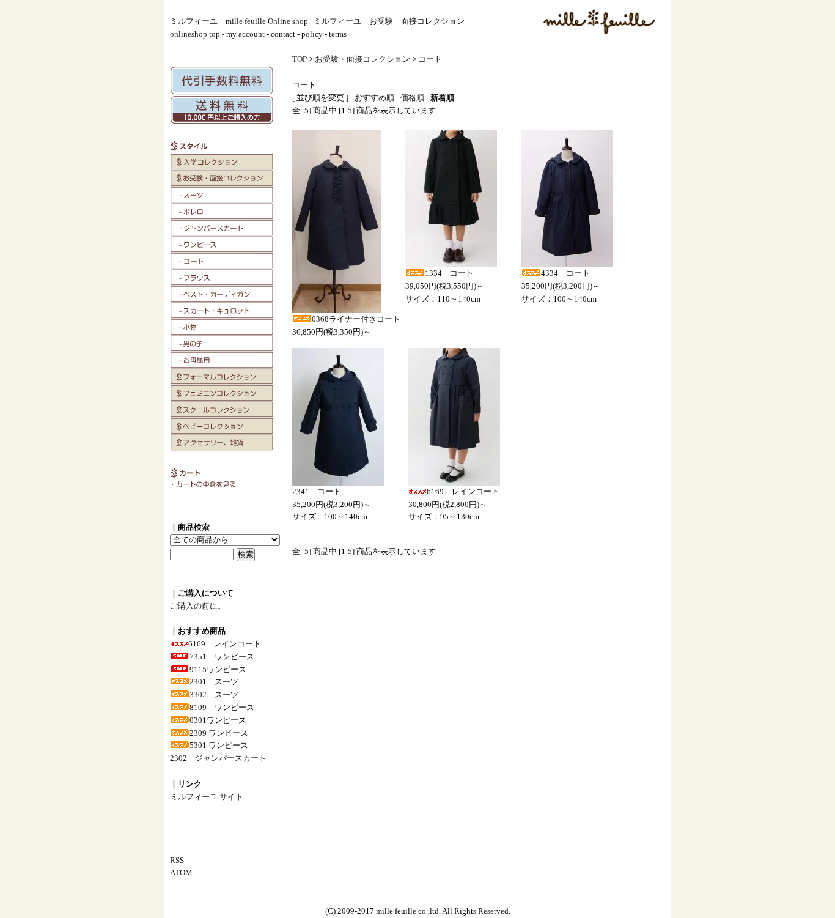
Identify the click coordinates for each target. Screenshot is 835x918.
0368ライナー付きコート (356, 319)
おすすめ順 (374, 97)
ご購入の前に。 (198, 605)
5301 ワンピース (218, 745)
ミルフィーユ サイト (206, 796)
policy (312, 34)
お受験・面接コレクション (362, 59)
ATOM (181, 872)
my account (245, 34)
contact (283, 34)
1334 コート (449, 273)
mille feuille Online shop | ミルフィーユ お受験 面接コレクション (345, 21)
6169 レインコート (224, 643)
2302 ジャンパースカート (218, 758)
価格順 (412, 97)
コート (430, 59)
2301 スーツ (213, 681)
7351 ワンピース (221, 656)
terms (338, 34)
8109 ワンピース (221, 707)
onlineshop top (195, 34)
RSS (177, 860)
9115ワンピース (217, 669)
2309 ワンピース (218, 733)
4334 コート (565, 273)
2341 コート (316, 491)
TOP (299, 59)
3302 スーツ (213, 694)
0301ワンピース (217, 720)
